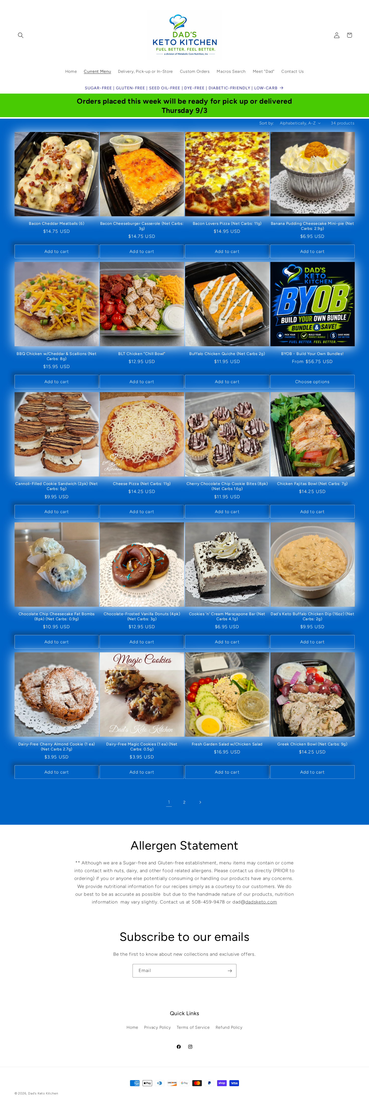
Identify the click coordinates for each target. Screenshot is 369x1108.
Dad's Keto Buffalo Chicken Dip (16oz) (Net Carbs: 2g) (312, 616)
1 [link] (169, 802)
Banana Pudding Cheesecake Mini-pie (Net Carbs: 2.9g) (312, 226)
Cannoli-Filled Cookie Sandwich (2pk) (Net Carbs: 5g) (56, 486)
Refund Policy (229, 1027)
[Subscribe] (229, 971)
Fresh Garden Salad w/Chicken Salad (227, 744)
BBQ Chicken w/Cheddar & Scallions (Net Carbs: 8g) (56, 356)
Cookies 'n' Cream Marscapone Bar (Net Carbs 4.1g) (227, 616)
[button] (21, 35)
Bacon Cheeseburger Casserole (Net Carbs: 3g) (142, 226)
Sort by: (266, 123)
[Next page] (200, 802)
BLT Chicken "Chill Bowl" (141, 353)
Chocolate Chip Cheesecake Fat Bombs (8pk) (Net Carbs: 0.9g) (57, 616)
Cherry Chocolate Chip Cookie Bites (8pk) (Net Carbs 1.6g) (227, 486)
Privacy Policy (157, 1027)
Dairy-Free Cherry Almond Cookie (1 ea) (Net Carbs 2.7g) (56, 746)
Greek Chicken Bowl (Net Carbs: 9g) (312, 744)
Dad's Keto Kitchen (43, 1093)
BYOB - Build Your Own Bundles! (312, 353)
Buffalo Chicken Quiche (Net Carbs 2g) (227, 353)
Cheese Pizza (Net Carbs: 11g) (142, 483)
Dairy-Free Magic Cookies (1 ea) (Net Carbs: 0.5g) (141, 746)
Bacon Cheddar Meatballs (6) (56, 223)
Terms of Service (193, 1027)
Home (132, 1027)
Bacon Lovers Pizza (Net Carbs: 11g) (227, 223)
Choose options (312, 381)
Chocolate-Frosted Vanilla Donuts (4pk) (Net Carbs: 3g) (142, 616)
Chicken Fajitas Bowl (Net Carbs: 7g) (312, 483)
